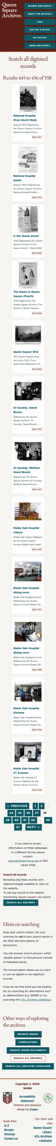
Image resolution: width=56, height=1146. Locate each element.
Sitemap (9, 1134)
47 (18, 827)
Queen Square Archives (11, 10)
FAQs (40, 22)
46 (48, 820)
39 (8, 820)
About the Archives (40, 14)
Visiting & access (40, 30)
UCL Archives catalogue (36, 1000)
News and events (40, 46)
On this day (40, 38)
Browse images (28, 1034)
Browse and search (40, 6)
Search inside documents (28, 1050)
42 (33, 820)
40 (16, 820)
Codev (34, 1109)
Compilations (28, 1042)
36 (28, 813)
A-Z (6, 1125)
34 (11, 813)
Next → (33, 827)
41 (25, 820)
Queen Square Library (40, 1130)
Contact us (11, 1138)
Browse (9, 1130)
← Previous (17, 806)
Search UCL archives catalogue (28, 1066)
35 (20, 813)
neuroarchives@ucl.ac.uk (23, 861)
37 (37, 813)
